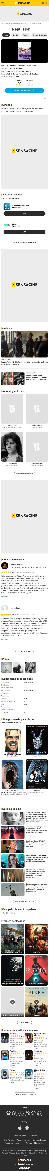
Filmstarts (20, 1140)
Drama (28, 66)
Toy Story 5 (14, 1051)
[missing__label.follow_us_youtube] (9, 1113)
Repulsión (9, 913)
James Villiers (24, 74)
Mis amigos (29, 80)
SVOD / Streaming (10, 198)
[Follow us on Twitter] (21, 1113)
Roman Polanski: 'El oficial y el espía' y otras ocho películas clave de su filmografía (24, 363)
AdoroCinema (10, 1143)
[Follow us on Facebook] (15, 1113)
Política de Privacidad (8, 1153)
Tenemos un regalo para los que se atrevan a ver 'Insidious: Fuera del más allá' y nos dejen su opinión (36, 829)
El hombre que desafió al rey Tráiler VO (13, 1015)
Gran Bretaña (28, 682)
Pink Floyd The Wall (12, 790)
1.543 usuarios (15, 567)
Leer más (4, 597)
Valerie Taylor (12, 74)
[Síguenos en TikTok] (34, 1113)
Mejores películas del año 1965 (23, 792)
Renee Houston (36, 463)
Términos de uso (39, 1151)
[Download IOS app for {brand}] (21, 1127)
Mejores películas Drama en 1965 (16, 794)
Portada (4, 23)
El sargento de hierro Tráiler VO (12, 984)
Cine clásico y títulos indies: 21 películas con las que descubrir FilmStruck (37, 377)
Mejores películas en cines (24, 1094)
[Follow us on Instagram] (28, 1113)
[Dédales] (37, 774)
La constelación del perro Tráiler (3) (13, 952)
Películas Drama (29, 23)
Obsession (38, 1051)
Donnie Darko (36, 756)
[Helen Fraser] (12, 447)
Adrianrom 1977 (17, 565)
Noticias (7, 328)
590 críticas (25, 567)
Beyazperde (37, 1140)
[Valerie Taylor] (12, 409)
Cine (9, 23)
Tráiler (12, 1048)
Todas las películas (17, 23)
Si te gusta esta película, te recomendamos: (18, 721)
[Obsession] (29, 1055)
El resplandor (12, 756)
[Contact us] (40, 1113)
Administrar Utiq (22, 1153)
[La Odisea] (5, 1038)
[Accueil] (22, 3)
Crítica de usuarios (13, 559)
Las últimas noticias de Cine (24, 901)
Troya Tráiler (36, 952)
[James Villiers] (37, 409)
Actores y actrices (13, 391)
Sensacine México (33, 1143)
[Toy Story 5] (5, 1055)
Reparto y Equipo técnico (24, 473)
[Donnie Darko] (37, 740)
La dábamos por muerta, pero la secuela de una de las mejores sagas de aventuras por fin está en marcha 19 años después (36, 887)
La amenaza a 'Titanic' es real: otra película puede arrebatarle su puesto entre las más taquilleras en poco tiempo (37, 858)
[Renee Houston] (37, 447)
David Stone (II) (12, 71)
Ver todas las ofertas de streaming (24, 242)
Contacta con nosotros (25, 1151)
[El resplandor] (12, 740)
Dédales (37, 790)
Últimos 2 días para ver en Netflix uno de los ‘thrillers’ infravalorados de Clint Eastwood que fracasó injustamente (35, 873)
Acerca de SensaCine (9, 1151)
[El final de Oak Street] (29, 1074)
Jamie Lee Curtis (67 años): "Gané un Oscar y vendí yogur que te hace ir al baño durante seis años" (37, 844)
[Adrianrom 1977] (4, 565)
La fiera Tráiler (36, 1015)
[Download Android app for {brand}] (28, 1127)
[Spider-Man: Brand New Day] (29, 1038)
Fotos (5, 659)
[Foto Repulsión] (6, 667)
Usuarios (19, 80)
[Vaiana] (5, 1074)
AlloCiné (6, 1140)
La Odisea (13, 1034)
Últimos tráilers (24, 1022)
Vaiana (12, 1070)
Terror (34, 66)
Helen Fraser (35, 74)
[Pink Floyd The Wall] (12, 774)
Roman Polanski (16, 68)
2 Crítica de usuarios (24, 651)
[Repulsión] (24, 51)
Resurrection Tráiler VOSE (36, 984)
